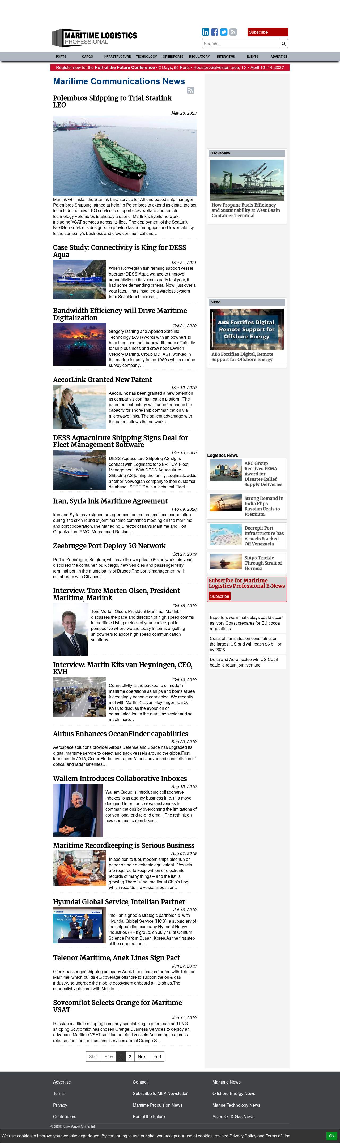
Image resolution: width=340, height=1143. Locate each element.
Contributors (64, 1116)
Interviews (226, 56)
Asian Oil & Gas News (233, 1116)
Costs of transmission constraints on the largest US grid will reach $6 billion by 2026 (246, 644)
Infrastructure (117, 56)
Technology (146, 56)
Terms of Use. (278, 1136)
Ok (331, 1136)
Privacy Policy (243, 1136)
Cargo (87, 56)
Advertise (279, 56)
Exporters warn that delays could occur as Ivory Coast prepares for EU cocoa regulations (246, 623)
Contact (140, 1082)
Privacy (60, 1105)
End (157, 1056)
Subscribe (258, 32)
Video (215, 302)
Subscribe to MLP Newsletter (160, 1093)
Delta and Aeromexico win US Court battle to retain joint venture (244, 662)
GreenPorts (173, 56)
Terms (59, 1093)
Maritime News (226, 1082)
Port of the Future (149, 1116)
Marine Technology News (236, 1105)
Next (142, 1056)
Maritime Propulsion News (157, 1105)
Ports (61, 56)
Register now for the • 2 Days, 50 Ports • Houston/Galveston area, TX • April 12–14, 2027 (170, 67)
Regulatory (199, 56)
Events (252, 56)
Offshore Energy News (233, 1093)
